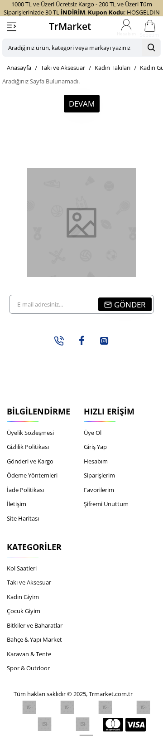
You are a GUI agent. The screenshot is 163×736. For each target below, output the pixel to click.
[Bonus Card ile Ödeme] (105, 707)
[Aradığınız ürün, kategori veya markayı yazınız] (151, 47)
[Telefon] (59, 340)
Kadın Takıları (112, 67)
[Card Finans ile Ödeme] (44, 724)
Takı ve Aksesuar (63, 67)
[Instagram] (104, 340)
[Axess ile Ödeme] (83, 724)
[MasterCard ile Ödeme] (113, 724)
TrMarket (70, 26)
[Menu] (11, 26)
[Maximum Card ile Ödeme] (143, 707)
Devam (82, 103)
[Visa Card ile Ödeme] (135, 724)
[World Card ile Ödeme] (67, 707)
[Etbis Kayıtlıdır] (29, 707)
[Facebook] (81, 340)
